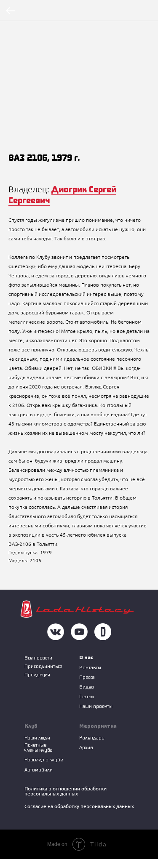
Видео (86, 686)
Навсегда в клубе (43, 759)
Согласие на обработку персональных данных (79, 806)
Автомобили (38, 769)
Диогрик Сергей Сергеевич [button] (62, 194)
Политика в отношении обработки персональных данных (65, 791)
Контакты (90, 667)
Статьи (86, 696)
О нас (86, 657)
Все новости (38, 657)
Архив (86, 747)
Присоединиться (43, 666)
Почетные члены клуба (38, 747)
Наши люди (37, 737)
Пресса (87, 677)
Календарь (91, 737)
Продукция (37, 674)
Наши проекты (95, 706)
